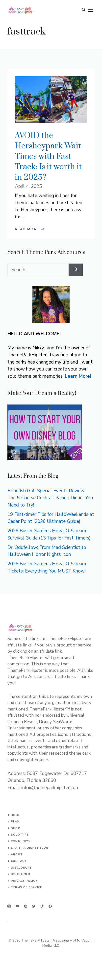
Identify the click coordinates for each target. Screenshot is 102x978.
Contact (19, 861)
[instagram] (9, 906)
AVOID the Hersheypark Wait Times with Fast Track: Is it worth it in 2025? (48, 156)
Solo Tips (20, 835)
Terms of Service (26, 887)
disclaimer (20, 874)
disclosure (21, 868)
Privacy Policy (24, 881)
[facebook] (42, 906)
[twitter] (17, 906)
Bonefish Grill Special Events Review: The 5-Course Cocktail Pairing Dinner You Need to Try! (50, 498)
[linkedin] (50, 906)
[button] (84, 10)
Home (15, 815)
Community (20, 841)
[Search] (76, 270)
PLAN (15, 821)
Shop (15, 828)
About (17, 854)
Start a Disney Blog (29, 848)
